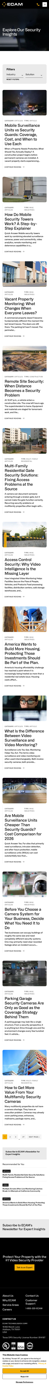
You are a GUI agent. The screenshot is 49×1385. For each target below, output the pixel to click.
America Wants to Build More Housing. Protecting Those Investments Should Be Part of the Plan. (22, 653)
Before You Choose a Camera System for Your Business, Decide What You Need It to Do (24, 918)
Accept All (24, 1371)
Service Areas (11, 1304)
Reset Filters (13, 79)
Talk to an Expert (24, 1267)
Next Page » (34, 1137)
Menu (44, 4)
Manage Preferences (24, 1382)
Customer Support (31, 1302)
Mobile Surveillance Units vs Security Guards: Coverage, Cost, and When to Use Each (22, 134)
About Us (8, 1295)
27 (24, 1137)
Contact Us (32, 1295)
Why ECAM (9, 1300)
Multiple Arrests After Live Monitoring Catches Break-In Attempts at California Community (22, 1190)
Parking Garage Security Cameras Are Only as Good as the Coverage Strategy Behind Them (24, 1007)
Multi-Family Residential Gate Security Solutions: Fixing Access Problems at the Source (24, 1176)
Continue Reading (13, 167)
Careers (7, 1309)
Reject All (24, 1376)
